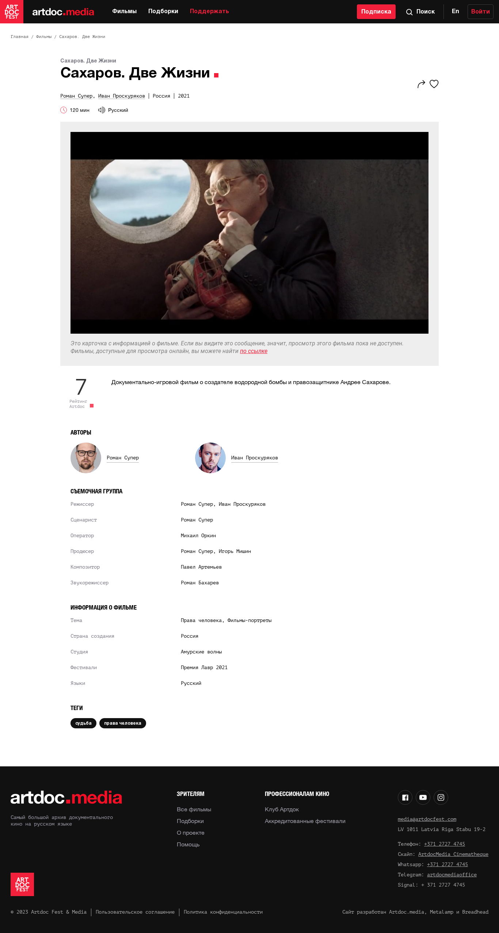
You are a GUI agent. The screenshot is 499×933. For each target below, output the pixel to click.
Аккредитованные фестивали (305, 821)
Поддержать (209, 11)
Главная (19, 36)
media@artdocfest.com (427, 819)
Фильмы (124, 11)
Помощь (188, 844)
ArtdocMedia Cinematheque (453, 854)
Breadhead (475, 912)
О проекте (191, 832)
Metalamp (441, 912)
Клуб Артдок (282, 809)
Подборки (163, 11)
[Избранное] (434, 84)
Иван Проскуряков (254, 457)
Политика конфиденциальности (223, 912)
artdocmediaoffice (452, 874)
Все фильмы (194, 809)
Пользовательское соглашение (135, 912)
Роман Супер (123, 457)
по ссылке (253, 351)
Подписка (376, 12)
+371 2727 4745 (444, 844)
